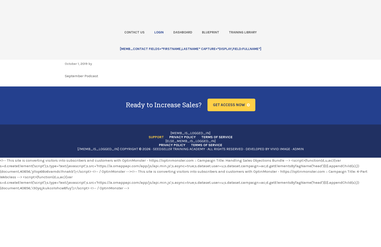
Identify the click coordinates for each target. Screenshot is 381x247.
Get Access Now (229, 105)
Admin (298, 149)
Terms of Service (217, 137)
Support (156, 137)
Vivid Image (280, 149)
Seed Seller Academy (85, 11)
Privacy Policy (182, 137)
